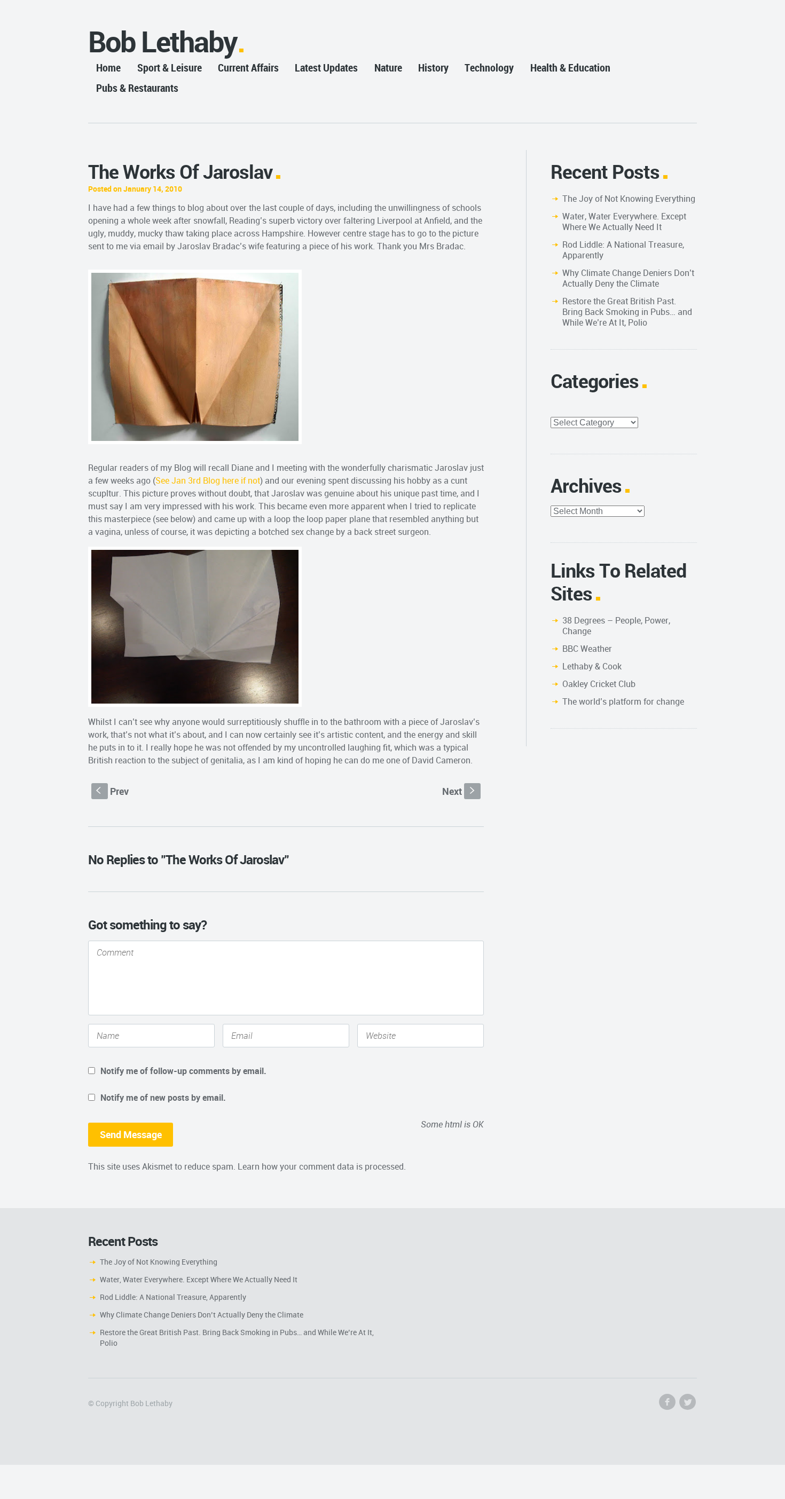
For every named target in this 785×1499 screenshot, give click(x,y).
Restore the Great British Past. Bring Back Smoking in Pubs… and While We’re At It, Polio (627, 311)
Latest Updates (326, 67)
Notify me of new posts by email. (163, 1097)
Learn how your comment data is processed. (322, 1166)
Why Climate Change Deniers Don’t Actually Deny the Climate (628, 278)
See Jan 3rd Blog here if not (207, 480)
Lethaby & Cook (592, 666)
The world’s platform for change (623, 701)
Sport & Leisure (169, 67)
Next (459, 791)
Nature (388, 67)
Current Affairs (248, 67)
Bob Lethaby (162, 41)
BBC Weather (587, 648)
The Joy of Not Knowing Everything (628, 198)
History (433, 67)
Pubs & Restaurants (137, 88)
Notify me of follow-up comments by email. (183, 1071)
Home (108, 67)
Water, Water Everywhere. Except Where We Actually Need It (624, 221)
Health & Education (570, 67)
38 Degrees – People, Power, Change (616, 625)
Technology (489, 67)
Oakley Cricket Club (598, 684)
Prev (112, 791)
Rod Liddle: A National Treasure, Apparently (623, 250)
